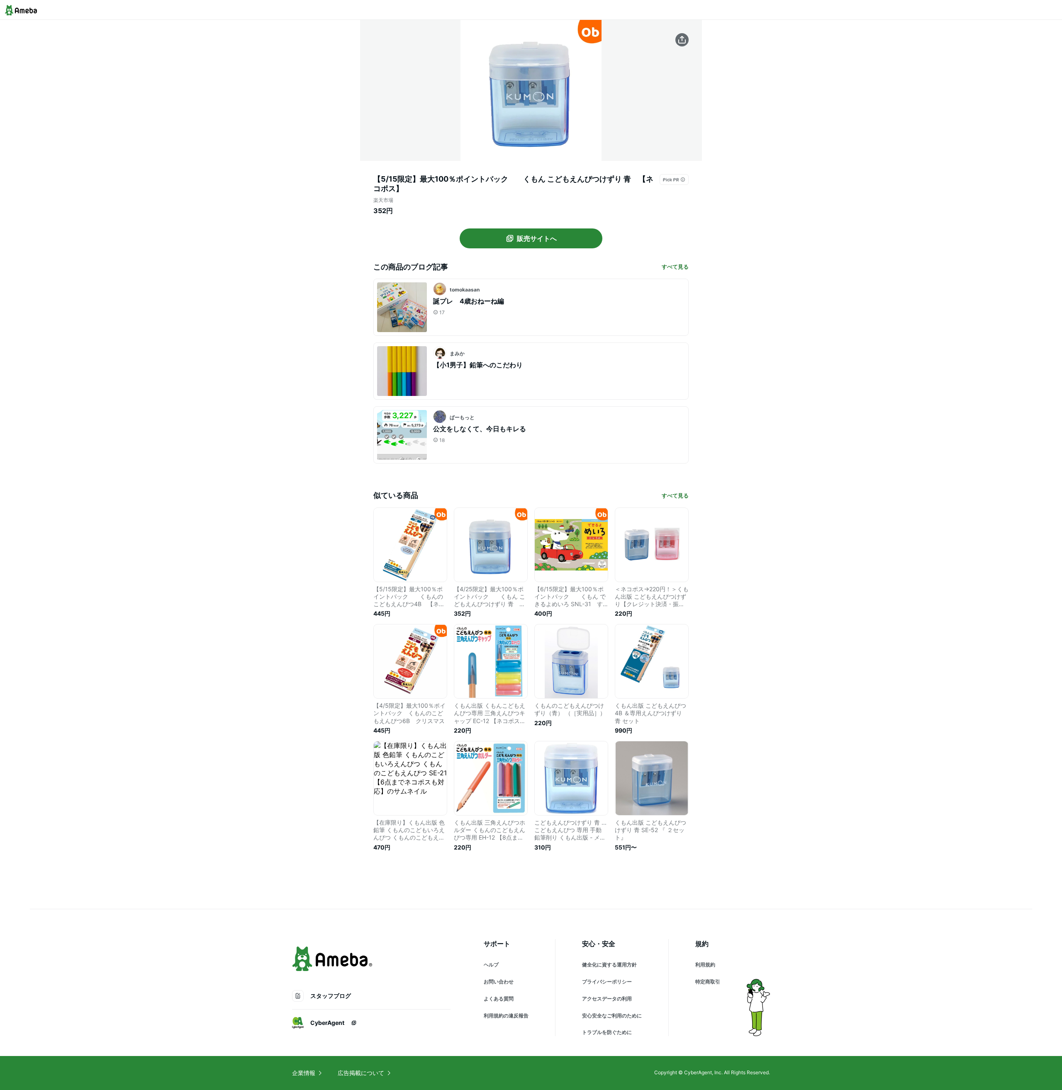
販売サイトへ (537, 238)
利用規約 (705, 964)
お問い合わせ (499, 981)
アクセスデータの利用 (607, 998)
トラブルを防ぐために (607, 1032)
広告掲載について (361, 1072)
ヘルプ (491, 964)
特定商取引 (707, 981)
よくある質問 (499, 998)
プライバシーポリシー (607, 981)
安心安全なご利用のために (612, 1015)
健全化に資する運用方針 (609, 964)
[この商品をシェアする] (682, 39)
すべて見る (675, 266)
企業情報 (303, 1072)
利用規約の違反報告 (506, 1015)
